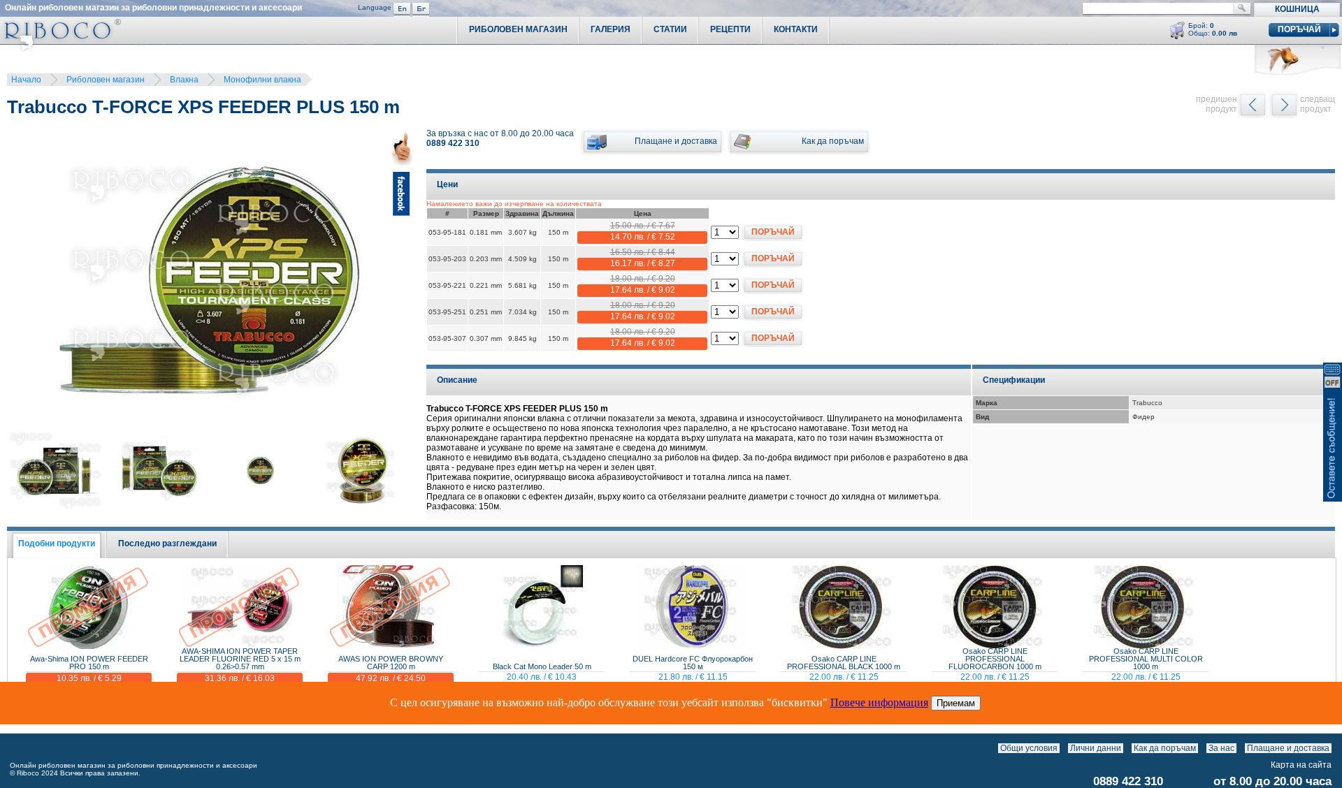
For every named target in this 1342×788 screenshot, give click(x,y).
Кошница (1297, 9)
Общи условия (1029, 748)
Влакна (184, 80)
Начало (26, 80)
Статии (670, 29)
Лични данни (1095, 748)
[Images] (1335, 748)
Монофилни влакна (262, 80)
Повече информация (879, 702)
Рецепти (730, 29)
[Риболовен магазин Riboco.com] (60, 48)
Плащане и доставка (1288, 748)
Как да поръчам (1165, 748)
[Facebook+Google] (401, 283)
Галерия (610, 29)
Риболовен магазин (105, 80)
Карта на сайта (1301, 765)
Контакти (796, 29)
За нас (1221, 748)
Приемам (956, 703)
